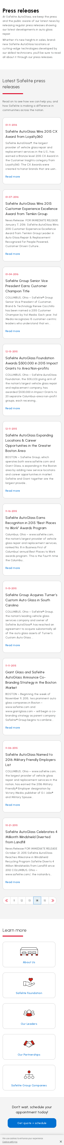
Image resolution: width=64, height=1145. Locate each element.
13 (30, 900)
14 (37, 900)
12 (22, 900)
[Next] (52, 900)
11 (14, 900)
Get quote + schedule (32, 1123)
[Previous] (6, 900)
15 (45, 900)
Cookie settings (9, 1142)
